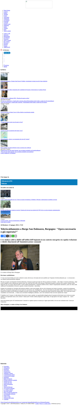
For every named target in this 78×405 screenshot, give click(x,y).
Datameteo (6, 377)
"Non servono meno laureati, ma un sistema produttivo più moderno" (17, 151)
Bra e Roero (7, 41)
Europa (5, 45)
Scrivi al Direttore (40, 402)
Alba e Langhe (7, 40)
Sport (5, 29)
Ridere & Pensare (8, 378)
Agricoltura (6, 17)
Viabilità (6, 28)
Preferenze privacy (56, 403)
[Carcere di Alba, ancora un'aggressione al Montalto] (6, 218)
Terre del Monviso (8, 387)
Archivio (6, 65)
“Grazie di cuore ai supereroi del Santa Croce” (12, 130)
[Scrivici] (4, 64)
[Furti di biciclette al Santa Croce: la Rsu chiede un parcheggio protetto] (4, 110)
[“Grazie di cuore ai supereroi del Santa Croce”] (4, 129)
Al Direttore (6, 20)
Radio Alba (7, 53)
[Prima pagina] (1, 50)
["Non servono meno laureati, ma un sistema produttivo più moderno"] (21, 150)
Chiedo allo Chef (8, 383)
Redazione (14, 402)
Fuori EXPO (7, 395)
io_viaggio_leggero (8, 389)
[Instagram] (4, 55)
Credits (37, 403)
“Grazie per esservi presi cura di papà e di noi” (12, 122)
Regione (6, 44)
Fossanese (6, 39)
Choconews (6, 370)
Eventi (5, 16)
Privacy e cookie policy (45, 403)
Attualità (6, 14)
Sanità (5, 26)
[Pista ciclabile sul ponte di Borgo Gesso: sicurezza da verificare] (4, 146)
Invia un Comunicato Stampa (24, 402)
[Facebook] (4, 54)
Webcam (4, 183)
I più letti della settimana (9, 394)
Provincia (6, 43)
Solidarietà (6, 25)
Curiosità (6, 22)
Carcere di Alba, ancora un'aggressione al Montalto (13, 220)
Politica (5, 13)
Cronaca (6, 11)
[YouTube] (4, 58)
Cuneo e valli (7, 33)
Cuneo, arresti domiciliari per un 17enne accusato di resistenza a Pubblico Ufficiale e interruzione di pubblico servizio (29, 199)
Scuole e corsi (7, 24)
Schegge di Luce (8, 381)
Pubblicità (33, 402)
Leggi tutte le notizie (5, 222)
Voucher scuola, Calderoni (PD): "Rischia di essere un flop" (15, 98)
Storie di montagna (8, 384)
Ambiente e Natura (8, 373)
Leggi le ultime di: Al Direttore (8, 153)
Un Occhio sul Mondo (9, 388)
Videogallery (7, 367)
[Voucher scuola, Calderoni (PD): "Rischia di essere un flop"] (4, 97)
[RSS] (4, 61)
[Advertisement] (12, 164)
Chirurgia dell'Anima (9, 398)
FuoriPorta (6, 369)
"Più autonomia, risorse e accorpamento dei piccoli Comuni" (15, 139)
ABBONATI (7, 47)
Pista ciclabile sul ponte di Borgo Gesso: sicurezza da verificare (16, 147)
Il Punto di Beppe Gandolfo (10, 380)
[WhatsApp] (4, 59)
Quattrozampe (7, 372)
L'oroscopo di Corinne (9, 376)
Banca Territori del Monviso (10, 392)
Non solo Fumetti (8, 391)
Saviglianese (7, 37)
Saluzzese (6, 35)
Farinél (5, 385)
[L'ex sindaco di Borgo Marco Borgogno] (20, 269)
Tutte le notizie (7, 31)
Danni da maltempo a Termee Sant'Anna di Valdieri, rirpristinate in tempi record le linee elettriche (24, 81)
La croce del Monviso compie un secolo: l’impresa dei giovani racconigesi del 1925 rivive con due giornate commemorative (30, 210)
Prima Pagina (7, 10)
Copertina (6, 399)
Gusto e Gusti (7, 396)
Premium (47, 402)
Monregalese (7, 36)
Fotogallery (6, 366)
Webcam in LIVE (6, 181)
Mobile (5, 66)
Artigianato (6, 18)
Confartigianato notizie (9, 374)
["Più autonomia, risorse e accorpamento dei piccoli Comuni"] (4, 137)
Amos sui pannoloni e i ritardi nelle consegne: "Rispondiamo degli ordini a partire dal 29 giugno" (24, 102)
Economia (6, 21)
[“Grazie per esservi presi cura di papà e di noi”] (4, 120)
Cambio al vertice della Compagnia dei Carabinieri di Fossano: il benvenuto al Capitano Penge (23, 89)
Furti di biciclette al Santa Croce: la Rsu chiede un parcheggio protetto (17, 112)
